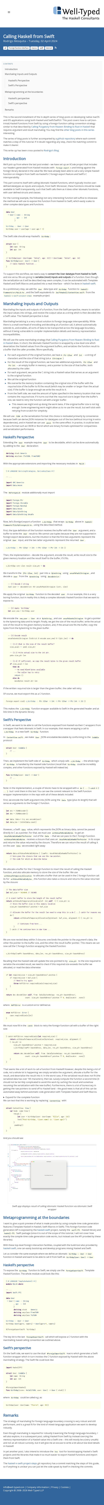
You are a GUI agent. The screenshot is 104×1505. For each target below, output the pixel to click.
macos (34, 48)
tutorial (49, 48)
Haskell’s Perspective (19, 80)
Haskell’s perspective (19, 98)
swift (41, 48)
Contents (8, 64)
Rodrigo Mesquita (14, 41)
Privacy (54, 1487)
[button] (8, 12)
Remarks (9, 109)
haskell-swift (89, 283)
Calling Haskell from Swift (28, 36)
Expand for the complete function (23, 1097)
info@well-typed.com (13, 1487)
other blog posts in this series (79, 129)
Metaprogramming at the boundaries (24, 91)
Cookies (65, 1487)
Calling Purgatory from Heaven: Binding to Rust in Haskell (60, 126)
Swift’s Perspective (17, 85)
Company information (38, 1487)
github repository (66, 138)
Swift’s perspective (17, 103)
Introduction (11, 69)
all (5, 48)
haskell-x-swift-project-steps (22, 1463)
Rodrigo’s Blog (51, 150)
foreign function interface (19, 48)
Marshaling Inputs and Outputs (21, 74)
